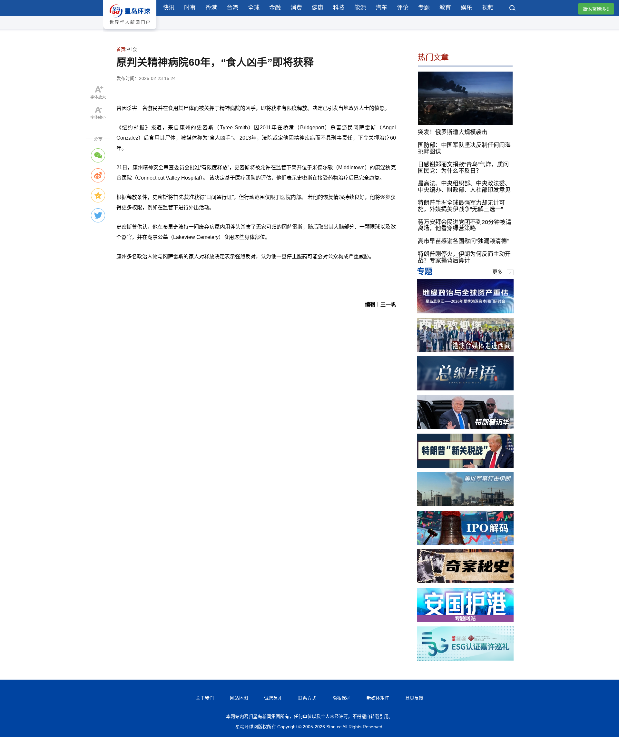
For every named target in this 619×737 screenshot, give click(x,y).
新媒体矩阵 (378, 698)
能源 (360, 8)
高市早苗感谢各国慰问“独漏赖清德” (463, 241)
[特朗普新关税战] (465, 466)
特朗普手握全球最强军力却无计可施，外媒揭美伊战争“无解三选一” (461, 206)
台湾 (232, 8)
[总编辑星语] (465, 388)
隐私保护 (341, 698)
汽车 (381, 8)
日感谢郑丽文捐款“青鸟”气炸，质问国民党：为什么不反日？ (463, 167)
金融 (275, 8)
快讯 (168, 8)
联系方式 (307, 698)
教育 (445, 8)
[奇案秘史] (465, 581)
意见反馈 (414, 698)
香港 (211, 8)
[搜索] (512, 8)
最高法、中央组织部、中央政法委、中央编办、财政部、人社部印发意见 (464, 186)
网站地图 (239, 698)
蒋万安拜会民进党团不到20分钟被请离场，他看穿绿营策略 (464, 225)
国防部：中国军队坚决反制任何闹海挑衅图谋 (464, 148)
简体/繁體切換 (596, 9)
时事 (190, 8)
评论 (402, 8)
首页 (120, 49)
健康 (317, 8)
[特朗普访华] (465, 427)
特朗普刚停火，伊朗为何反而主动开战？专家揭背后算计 (464, 257)
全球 (254, 8)
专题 (424, 8)
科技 (339, 8)
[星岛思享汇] (465, 311)
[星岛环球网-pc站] (129, 30)
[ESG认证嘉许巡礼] (465, 659)
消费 (296, 8)
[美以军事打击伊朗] (465, 504)
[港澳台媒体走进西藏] (465, 350)
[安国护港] (465, 620)
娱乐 (466, 8)
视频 (488, 8)
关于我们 (205, 698)
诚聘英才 (273, 698)
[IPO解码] (465, 543)
